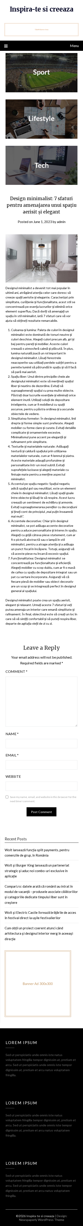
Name (12, 734)
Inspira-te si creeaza (41, 9)
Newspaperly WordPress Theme (41, 1220)
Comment (16, 671)
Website (13, 776)
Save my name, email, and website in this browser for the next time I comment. (43, 799)
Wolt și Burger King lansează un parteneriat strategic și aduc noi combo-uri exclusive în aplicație (37, 870)
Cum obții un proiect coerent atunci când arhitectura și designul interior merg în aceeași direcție (39, 933)
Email (12, 755)
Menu (74, 45)
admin (61, 222)
